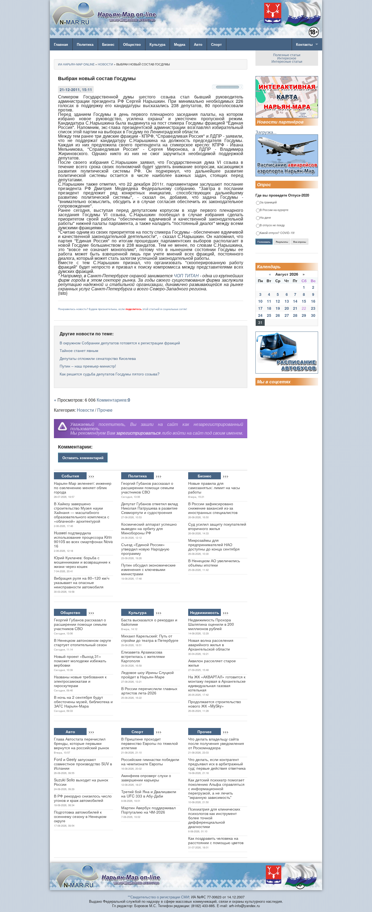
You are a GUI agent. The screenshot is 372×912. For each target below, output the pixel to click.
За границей (268, 202)
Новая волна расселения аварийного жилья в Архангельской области (210, 644)
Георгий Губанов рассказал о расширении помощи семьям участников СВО (147, 487)
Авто (198, 44)
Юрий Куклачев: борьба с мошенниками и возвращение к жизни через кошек (82, 562)
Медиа (179, 44)
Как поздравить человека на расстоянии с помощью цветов (215, 840)
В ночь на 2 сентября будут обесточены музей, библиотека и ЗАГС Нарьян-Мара (83, 701)
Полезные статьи (286, 54)
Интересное (286, 58)
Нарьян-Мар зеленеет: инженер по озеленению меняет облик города (82, 487)
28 (295, 315)
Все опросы (299, 241)
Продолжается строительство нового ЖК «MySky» (214, 704)
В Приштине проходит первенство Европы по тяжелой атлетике (149, 743)
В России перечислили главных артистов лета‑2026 (149, 691)
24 (260, 315)
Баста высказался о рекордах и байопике (149, 622)
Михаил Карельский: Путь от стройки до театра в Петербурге (149, 638)
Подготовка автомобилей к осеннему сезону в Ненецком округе (80, 816)
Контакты (304, 44)
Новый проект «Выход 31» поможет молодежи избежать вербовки (80, 661)
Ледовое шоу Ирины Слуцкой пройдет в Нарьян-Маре (147, 674)
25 (269, 315)
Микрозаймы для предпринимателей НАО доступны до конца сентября (214, 544)
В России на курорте (274, 210)
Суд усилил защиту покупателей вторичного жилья (217, 526)
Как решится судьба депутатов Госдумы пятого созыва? (110, 374)
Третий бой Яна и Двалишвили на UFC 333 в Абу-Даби (148, 794)
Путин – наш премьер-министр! (88, 366)
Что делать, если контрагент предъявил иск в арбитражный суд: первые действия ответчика (217, 764)
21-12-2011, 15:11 (76, 89)
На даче (265, 217)
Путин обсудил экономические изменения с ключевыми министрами (148, 569)
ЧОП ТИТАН (186, 275)
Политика (85, 44)
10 (260, 301)
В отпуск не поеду (272, 225)
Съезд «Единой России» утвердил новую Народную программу (145, 549)
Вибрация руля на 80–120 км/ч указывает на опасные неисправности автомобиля (81, 582)
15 (304, 301)
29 (304, 315)
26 (278, 315)
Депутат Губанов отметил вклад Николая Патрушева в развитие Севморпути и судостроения (149, 508)
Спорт (216, 44)
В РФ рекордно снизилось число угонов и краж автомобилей (83, 798)
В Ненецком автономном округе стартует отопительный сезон (82, 642)
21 (295, 308)
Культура (157, 44)
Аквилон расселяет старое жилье (212, 663)
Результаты (282, 241)
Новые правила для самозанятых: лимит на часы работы (214, 487)
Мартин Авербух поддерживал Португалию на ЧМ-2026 (148, 810)
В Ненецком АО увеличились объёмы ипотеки (214, 563)
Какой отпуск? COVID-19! (277, 232)
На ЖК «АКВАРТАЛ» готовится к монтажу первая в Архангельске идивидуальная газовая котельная (217, 683)
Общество (132, 44)
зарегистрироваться (138, 433)
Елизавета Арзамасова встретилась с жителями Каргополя (143, 656)
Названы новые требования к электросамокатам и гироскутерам (80, 681)
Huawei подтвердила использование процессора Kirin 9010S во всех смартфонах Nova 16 (83, 539)
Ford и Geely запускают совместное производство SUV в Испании (83, 764)
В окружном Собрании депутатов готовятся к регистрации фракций (120, 342)
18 (269, 308)
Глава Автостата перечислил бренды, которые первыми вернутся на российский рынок (81, 743)
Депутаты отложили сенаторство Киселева (98, 358)
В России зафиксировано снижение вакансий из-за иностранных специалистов (212, 508)
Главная (61, 44)
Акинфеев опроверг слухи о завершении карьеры (146, 777)
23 (313, 308)
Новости (85, 410)
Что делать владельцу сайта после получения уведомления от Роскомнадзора (216, 743)
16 (313, 301)
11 (269, 301)
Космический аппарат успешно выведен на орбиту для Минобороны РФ (149, 528)
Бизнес (108, 44)
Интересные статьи (287, 61)
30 (313, 315)
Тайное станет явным (79, 350)
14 (295, 301)
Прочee (104, 410)
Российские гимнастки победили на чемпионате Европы (150, 761)
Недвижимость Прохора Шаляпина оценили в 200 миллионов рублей (211, 624)
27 (287, 315)
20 (287, 308)
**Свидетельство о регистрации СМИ (158, 896)
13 (287, 301)
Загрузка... (265, 132)
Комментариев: (113, 400)
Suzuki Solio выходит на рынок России (81, 782)
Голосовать (264, 241)
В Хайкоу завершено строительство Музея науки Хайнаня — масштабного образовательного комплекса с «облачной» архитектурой (81, 512)
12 (278, 301)
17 (260, 308)
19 (278, 308)
